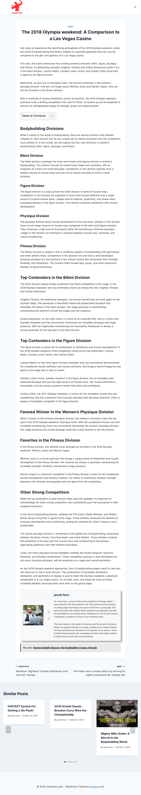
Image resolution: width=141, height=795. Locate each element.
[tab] (65, 762)
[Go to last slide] (8, 729)
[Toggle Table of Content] (50, 116)
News (70, 27)
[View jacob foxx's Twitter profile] (48, 612)
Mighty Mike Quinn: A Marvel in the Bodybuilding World (115, 737)
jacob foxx (61, 595)
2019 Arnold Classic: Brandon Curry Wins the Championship (70, 710)
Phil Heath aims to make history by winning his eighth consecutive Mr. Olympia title (99, 670)
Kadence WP (97, 786)
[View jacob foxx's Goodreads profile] (48, 618)
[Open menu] (135, 7)
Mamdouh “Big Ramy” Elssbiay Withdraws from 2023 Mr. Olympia (42, 670)
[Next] (132, 729)
